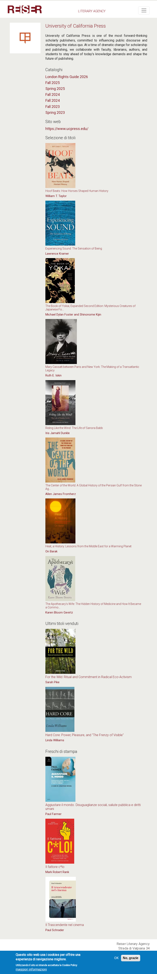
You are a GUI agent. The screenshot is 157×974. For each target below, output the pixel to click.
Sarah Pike (52, 682)
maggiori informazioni (31, 969)
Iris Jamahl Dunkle (57, 433)
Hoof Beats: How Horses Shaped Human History (76, 191)
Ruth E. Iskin (53, 375)
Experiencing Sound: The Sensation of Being (73, 248)
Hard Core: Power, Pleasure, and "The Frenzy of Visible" (84, 735)
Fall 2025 (52, 83)
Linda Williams (54, 740)
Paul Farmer (53, 814)
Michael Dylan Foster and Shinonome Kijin (73, 314)
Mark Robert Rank (57, 872)
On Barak (51, 551)
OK (116, 958)
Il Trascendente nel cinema (64, 925)
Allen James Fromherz (60, 494)
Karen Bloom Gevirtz (59, 612)
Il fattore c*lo (54, 867)
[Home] (24, 9)
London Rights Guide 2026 (66, 77)
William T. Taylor (56, 196)
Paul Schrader (54, 930)
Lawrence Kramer (57, 253)
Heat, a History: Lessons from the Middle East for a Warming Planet (88, 546)
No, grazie (130, 958)
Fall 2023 (52, 106)
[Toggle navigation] (144, 10)
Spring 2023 (55, 112)
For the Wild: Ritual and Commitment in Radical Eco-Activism (88, 677)
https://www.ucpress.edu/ (66, 129)
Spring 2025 (55, 88)
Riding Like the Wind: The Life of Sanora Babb (74, 428)
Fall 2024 (52, 94)
